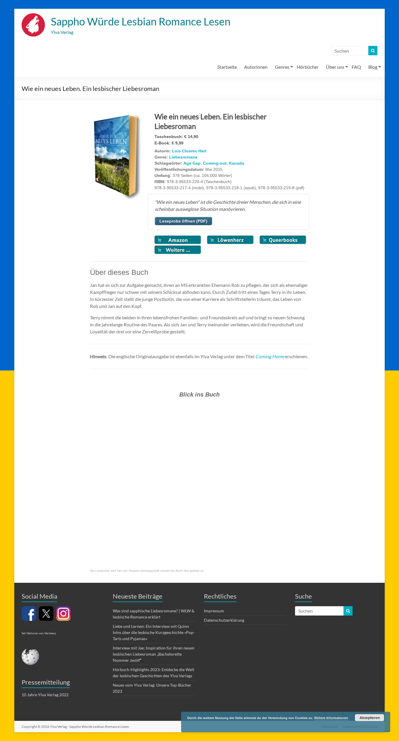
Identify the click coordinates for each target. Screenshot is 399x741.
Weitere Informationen (331, 718)
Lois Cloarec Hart (189, 151)
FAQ (356, 67)
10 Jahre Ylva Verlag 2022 (45, 694)
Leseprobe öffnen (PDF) (183, 221)
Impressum (214, 610)
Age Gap (192, 163)
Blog (372, 67)
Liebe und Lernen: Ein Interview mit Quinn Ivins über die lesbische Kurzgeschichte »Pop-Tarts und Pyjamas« (154, 632)
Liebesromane (183, 157)
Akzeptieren (370, 717)
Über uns (335, 67)
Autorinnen (256, 67)
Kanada (236, 163)
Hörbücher (308, 67)
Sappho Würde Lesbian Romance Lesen (140, 21)
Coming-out (215, 163)
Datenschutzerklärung (224, 620)
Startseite (227, 67)
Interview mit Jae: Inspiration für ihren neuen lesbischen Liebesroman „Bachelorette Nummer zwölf (154, 654)
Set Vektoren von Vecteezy (39, 633)
